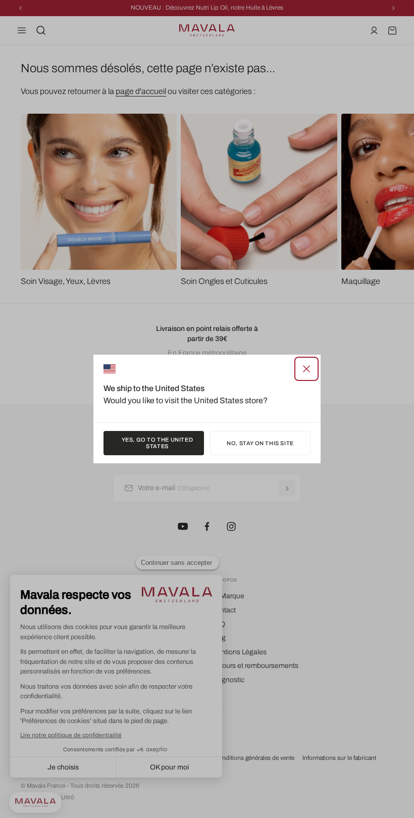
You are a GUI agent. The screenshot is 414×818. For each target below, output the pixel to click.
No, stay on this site (260, 443)
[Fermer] (306, 369)
